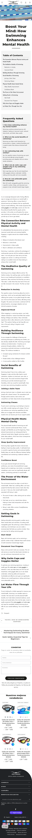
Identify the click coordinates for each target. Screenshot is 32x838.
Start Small (7, 98)
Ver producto (13, 712)
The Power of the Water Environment (13, 92)
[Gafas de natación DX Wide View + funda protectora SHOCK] (8, 708)
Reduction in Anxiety (10, 67)
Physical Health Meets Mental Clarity (13, 84)
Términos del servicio (22, 832)
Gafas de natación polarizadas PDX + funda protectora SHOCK (23, 754)
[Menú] (2, 2)
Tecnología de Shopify (10, 830)
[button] (21, 2)
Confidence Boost (9, 89)
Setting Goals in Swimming (10, 95)
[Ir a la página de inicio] (13, 2)
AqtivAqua (11, 828)
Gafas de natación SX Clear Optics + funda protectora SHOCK (23, 722)
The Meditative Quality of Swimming (13, 64)
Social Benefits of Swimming (11, 75)
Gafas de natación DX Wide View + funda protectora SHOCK (8, 722)
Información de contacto (21, 834)
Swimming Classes (9, 81)
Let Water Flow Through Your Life (12, 106)
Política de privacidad (11, 832)
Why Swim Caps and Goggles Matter (13, 103)
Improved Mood (9, 70)
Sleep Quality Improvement (12, 87)
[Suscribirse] (30, 799)
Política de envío (10, 834)
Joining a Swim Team (10, 78)
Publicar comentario (16, 678)
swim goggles (5, 208)
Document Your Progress (11, 100)
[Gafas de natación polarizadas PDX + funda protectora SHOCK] (23, 740)
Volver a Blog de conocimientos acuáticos (17, 620)
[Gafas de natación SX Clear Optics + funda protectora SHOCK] (23, 708)
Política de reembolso (21, 830)
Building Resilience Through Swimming (13, 73)
